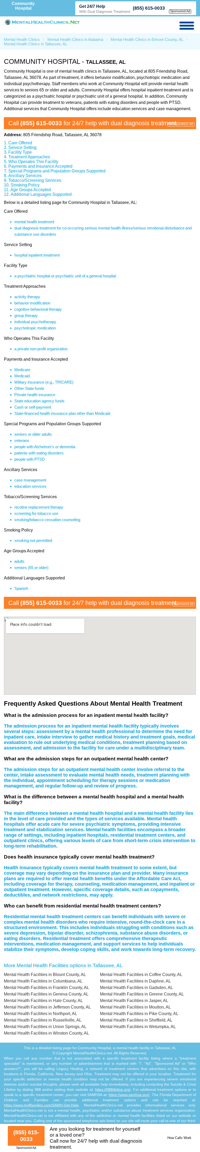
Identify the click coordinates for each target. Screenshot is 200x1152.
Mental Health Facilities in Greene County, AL (142, 994)
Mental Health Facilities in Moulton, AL (135, 1007)
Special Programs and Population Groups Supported (56, 171)
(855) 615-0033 (149, 8)
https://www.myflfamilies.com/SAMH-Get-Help (41, 1105)
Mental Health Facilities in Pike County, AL (139, 1013)
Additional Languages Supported (41, 194)
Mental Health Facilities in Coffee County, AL (141, 974)
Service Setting (22, 147)
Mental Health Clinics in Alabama (75, 39)
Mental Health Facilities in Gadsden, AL (136, 987)
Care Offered (20, 143)
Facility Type (20, 152)
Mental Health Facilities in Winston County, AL (46, 1033)
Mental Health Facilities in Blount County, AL (45, 974)
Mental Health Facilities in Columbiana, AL (43, 981)
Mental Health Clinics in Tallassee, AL (35, 44)
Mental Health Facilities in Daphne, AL (135, 981)
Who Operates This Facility (33, 161)
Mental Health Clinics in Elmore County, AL (147, 39)
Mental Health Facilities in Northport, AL (40, 1013)
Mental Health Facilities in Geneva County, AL (46, 994)
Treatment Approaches (29, 157)
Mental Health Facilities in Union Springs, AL (45, 1026)
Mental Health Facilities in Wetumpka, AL (138, 1026)
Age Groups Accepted (30, 189)
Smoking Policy (25, 185)
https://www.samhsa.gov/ (129, 1095)
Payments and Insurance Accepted (40, 166)
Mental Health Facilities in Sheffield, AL (136, 1020)
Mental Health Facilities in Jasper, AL (134, 1000)
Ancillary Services (25, 175)
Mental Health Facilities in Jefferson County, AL (47, 1007)
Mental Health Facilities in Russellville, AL (43, 1020)
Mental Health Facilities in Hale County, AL (43, 1000)
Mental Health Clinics (22, 39)
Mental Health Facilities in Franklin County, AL (46, 987)
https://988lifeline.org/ (112, 1089)
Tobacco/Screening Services (34, 180)
